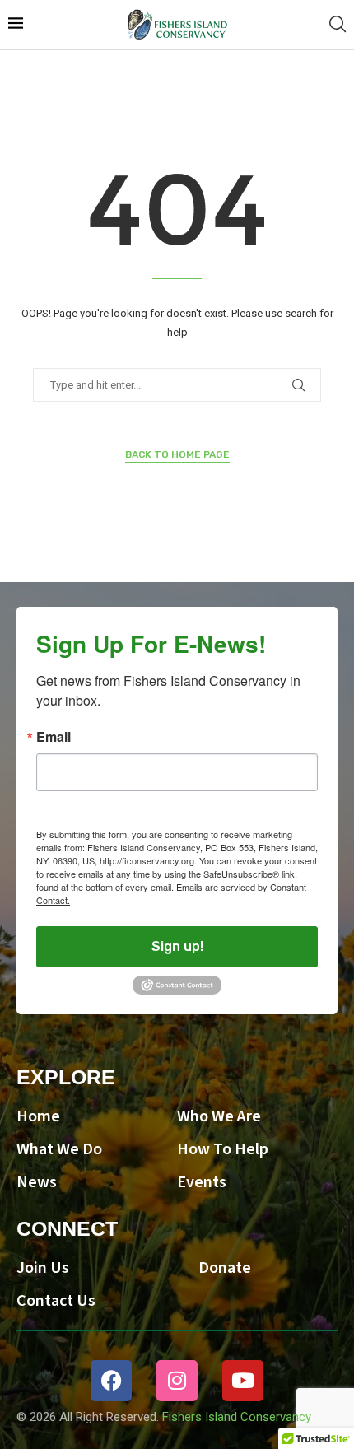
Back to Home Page (177, 454)
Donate (224, 1268)
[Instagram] (177, 1380)
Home (38, 1116)
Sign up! (177, 946)
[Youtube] (242, 1380)
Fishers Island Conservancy (236, 1416)
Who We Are (219, 1116)
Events (201, 1182)
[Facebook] (111, 1380)
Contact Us (55, 1301)
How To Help (222, 1149)
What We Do (59, 1149)
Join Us (42, 1268)
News (36, 1182)
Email (53, 736)
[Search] (337, 25)
